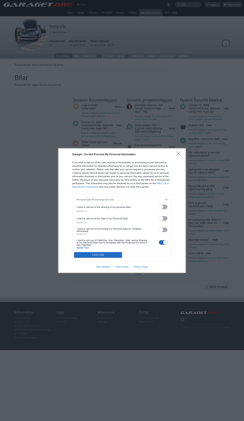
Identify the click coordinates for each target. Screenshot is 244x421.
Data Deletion (103, 266)
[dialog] (122, 210)
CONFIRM (98, 255)
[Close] (179, 154)
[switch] (163, 207)
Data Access (122, 266)
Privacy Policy (141, 266)
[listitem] (122, 199)
